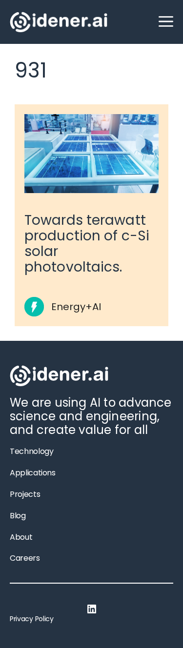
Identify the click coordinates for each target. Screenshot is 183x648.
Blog (18, 515)
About (21, 537)
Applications (33, 472)
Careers (25, 558)
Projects (25, 494)
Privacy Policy (32, 619)
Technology (31, 451)
